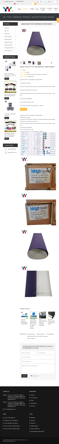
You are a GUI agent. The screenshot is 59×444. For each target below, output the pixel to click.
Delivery (33, 395)
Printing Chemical (8, 42)
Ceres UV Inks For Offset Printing (12, 426)
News (32, 8)
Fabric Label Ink (8, 36)
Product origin (23, 72)
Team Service (34, 397)
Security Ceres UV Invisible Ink (11, 420)
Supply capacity (24, 76)
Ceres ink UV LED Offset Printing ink (10, 114)
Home (19, 9)
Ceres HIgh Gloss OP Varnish (11, 423)
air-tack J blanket (31, 338)
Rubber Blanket (26, 17)
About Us (56, 9)
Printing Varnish (8, 39)
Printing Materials (17, 17)
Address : (5, 395)
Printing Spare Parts (9, 47)
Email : (4, 409)
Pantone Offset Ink (35, 428)
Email (23, 109)
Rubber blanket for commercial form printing (37, 336)
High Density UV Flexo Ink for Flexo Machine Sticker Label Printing (9, 135)
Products (25, 8)
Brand (21, 70)
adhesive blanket (40, 334)
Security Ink (7, 33)
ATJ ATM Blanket (50, 334)
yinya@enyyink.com (9, 1)
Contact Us (50, 9)
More (7, 78)
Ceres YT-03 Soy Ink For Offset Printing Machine (10, 95)
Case (37, 9)
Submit (24, 375)
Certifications (34, 403)
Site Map (33, 406)
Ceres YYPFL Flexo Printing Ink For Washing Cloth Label (10, 75)
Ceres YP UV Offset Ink (9, 417)
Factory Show (43, 9)
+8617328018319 (19, 1)
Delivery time (23, 74)
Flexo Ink (6, 30)
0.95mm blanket (31, 334)
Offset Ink (6, 28)
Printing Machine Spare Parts (37, 431)
